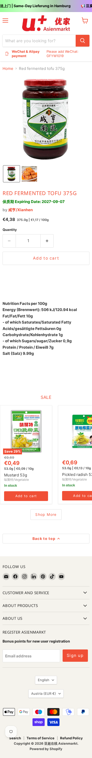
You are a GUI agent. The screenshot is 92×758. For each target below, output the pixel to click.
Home (8, 68)
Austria (43, 693)
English (43, 680)
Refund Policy (71, 738)
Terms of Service (40, 738)
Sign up (75, 655)
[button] (11, 174)
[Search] (82, 41)
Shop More (46, 514)
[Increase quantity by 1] (47, 241)
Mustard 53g (15, 475)
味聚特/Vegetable (16, 480)
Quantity (10, 230)
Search (15, 738)
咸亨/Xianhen (20, 209)
